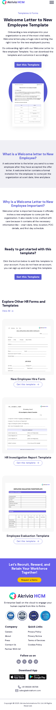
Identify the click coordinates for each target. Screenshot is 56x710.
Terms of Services (36, 640)
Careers (8, 631)
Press (7, 640)
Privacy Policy (34, 631)
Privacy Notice (35, 636)
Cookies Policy (35, 644)
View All (6, 310)
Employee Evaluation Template (28, 536)
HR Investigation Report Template (28, 457)
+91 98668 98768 (29, 687)
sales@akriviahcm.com (30, 690)
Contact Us (10, 644)
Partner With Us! (13, 649)
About (8, 636)
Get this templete (26, 384)
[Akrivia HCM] (13, 2)
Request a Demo (29, 580)
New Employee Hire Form (28, 379)
